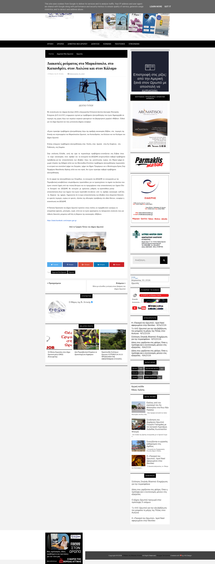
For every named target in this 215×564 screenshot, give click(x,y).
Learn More (156, 6)
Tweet (55, 265)
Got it (167, 6)
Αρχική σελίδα (137, 386)
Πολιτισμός (148, 373)
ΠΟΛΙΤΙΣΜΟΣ (120, 44)
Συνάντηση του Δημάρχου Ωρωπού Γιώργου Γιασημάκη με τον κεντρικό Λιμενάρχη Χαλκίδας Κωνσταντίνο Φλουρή (149, 426)
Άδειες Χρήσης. (138, 390)
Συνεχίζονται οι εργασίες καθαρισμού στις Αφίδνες (157, 443)
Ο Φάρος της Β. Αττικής (79, 302)
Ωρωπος (60, 44)
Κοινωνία (134, 373)
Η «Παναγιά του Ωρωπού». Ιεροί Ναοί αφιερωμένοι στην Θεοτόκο (147, 324)
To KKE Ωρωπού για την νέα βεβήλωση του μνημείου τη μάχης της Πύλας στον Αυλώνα (148, 330)
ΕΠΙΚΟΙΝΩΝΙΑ (134, 44)
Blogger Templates (163, 555)
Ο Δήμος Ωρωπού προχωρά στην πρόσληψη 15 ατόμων (146, 501)
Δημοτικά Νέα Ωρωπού (59, 272)
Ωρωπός (71, 272)
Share (70, 265)
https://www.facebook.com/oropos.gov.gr (61, 220)
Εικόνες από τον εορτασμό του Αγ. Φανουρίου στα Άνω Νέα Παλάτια (157, 406)
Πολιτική (134, 377)
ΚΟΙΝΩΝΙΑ (107, 44)
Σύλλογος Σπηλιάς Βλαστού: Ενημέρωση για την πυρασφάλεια (149, 338)
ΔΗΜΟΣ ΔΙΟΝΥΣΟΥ (150, 377)
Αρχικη (50, 44)
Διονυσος (95, 44)
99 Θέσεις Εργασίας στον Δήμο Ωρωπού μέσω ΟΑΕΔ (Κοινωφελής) (59, 354)
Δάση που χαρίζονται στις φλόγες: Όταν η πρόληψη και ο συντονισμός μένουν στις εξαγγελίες (149, 344)
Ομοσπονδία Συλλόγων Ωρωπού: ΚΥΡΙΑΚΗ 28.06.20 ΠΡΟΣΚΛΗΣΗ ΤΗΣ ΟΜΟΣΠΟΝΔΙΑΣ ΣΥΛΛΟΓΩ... (112, 355)
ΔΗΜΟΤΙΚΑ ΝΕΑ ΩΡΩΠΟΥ (77, 44)
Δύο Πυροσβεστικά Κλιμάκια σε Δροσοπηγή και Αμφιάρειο (86, 353)
